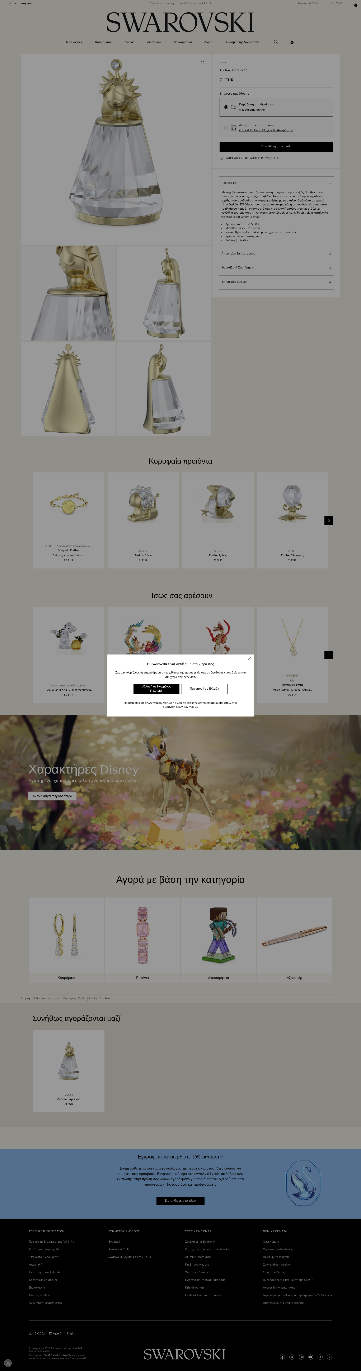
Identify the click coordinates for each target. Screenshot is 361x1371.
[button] (249, 658)
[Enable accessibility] (8, 1363)
